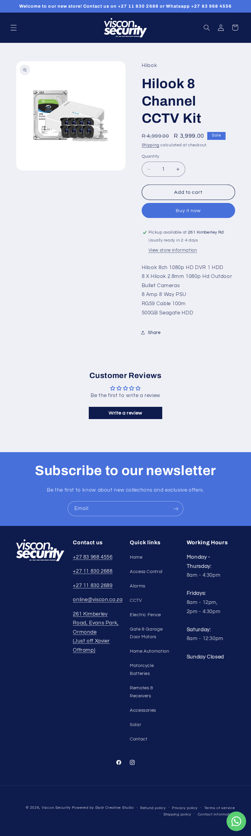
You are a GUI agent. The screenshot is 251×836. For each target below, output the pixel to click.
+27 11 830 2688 (92, 571)
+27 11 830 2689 (92, 585)
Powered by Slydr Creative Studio (103, 807)
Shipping (150, 145)
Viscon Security (56, 807)
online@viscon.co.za (97, 599)
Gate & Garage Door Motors (146, 633)
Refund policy (153, 808)
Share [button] (154, 332)
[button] (13, 28)
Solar (135, 724)
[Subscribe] (176, 508)
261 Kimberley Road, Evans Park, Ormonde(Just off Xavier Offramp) (96, 632)
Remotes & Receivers (141, 692)
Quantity (150, 156)
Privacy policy (185, 808)
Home (136, 557)
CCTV (136, 600)
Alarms (137, 586)
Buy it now (188, 210)
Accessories (143, 710)
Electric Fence (145, 615)
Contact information (216, 814)
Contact (138, 739)
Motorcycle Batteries (142, 669)
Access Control (146, 571)
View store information (172, 250)
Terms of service (219, 808)
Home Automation (149, 651)
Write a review (125, 413)
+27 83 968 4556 (92, 557)
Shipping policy (177, 814)
